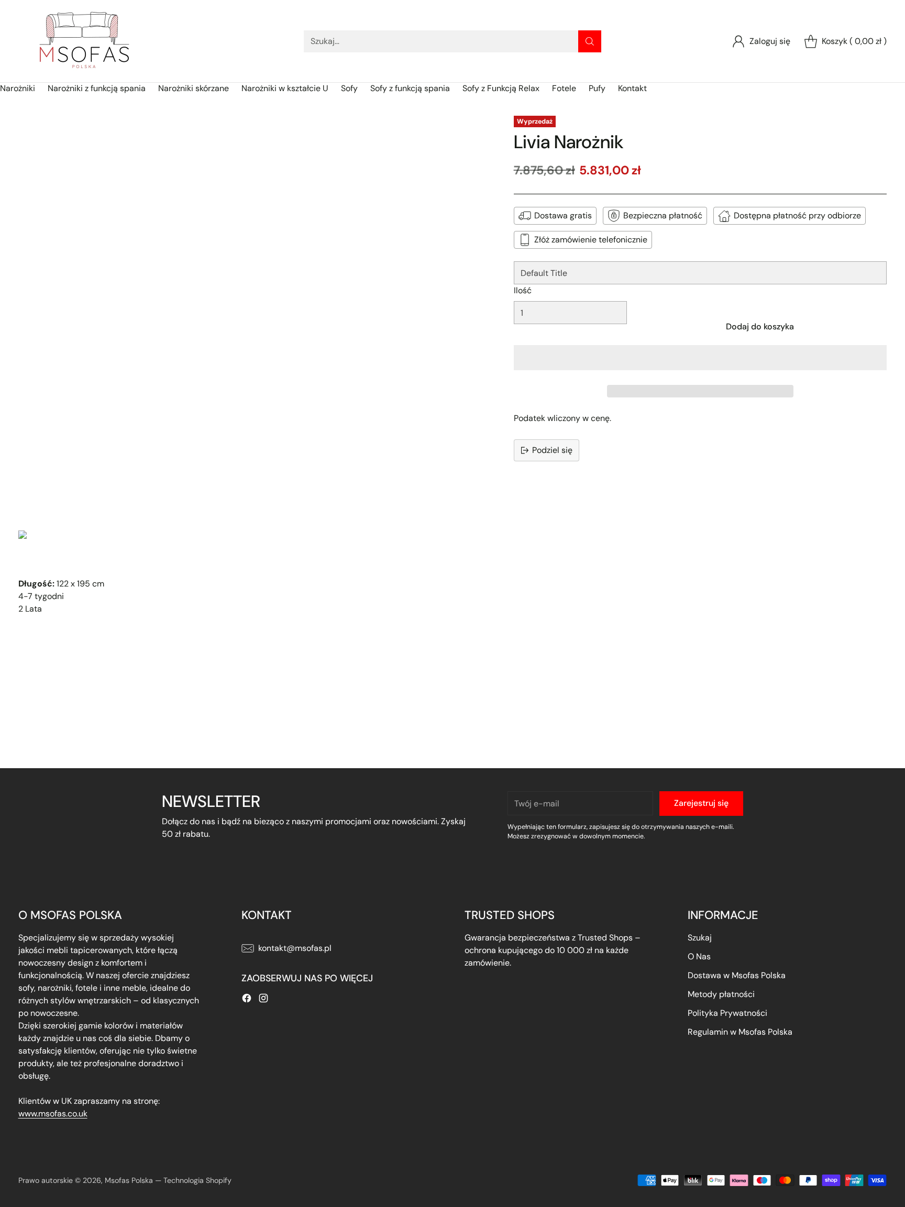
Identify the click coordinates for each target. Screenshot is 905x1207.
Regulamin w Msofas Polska (740, 1031)
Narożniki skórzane (193, 88)
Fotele (564, 88)
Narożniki (17, 88)
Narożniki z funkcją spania (97, 88)
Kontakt (632, 88)
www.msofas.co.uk (52, 1113)
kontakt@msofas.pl (295, 948)
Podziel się (552, 450)
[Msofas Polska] (83, 41)
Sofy (349, 88)
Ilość (523, 290)
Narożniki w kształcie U (284, 88)
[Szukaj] (589, 41)
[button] (700, 357)
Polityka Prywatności (727, 1012)
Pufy (597, 88)
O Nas (699, 956)
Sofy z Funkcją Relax (500, 88)
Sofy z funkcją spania (410, 88)
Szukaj (700, 937)
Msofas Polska (129, 1180)
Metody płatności (721, 994)
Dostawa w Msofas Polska (737, 975)
